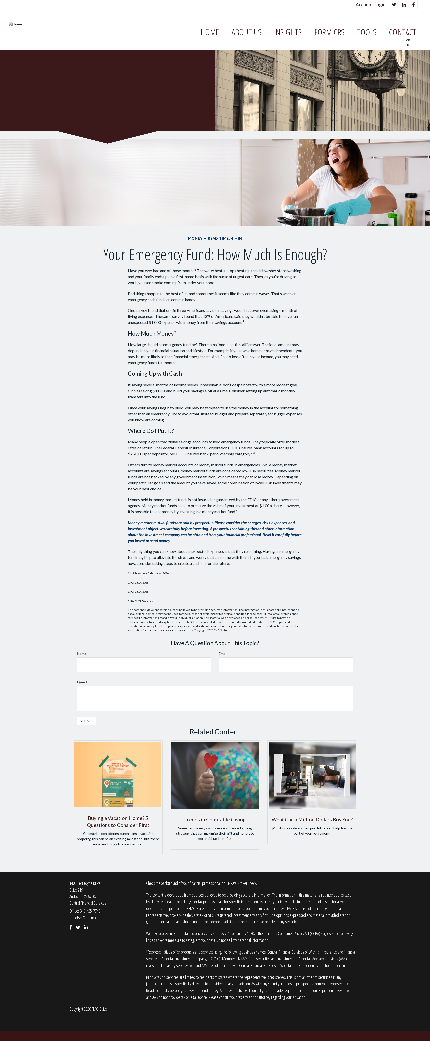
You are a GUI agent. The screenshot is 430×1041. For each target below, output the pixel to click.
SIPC (249, 959)
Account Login (371, 4)
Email (223, 653)
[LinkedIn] (404, 4)
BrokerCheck (246, 883)
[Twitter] (394, 4)
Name (82, 653)
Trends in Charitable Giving (215, 819)
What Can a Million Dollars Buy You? (312, 819)
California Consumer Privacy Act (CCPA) (292, 933)
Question (85, 682)
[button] (247, 32)
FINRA (240, 959)
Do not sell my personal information (242, 940)
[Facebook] (414, 4)
